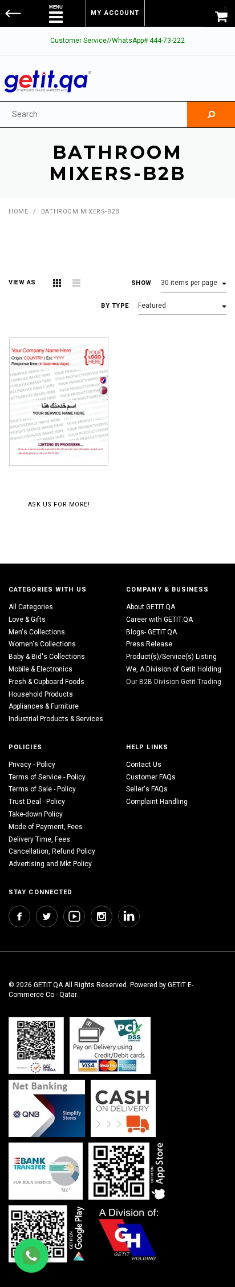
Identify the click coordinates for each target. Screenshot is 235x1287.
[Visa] (110, 1045)
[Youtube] (74, 916)
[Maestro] (128, 1171)
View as (22, 282)
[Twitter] (47, 916)
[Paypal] (36, 1045)
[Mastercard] (47, 1108)
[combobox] (93, 114)
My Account (115, 13)
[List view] (76, 283)
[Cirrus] (128, 1233)
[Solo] (48, 1233)
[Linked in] (129, 916)
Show (141, 283)
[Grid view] (57, 283)
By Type (115, 305)
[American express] (123, 1108)
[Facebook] (19, 916)
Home (18, 211)
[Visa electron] (46, 1171)
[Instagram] (101, 916)
